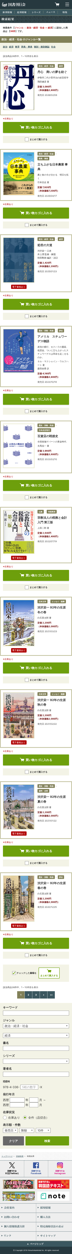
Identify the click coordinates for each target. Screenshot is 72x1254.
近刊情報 (21, 12)
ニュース (50, 12)
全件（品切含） (38, 1117)
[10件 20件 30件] (43, 1130)
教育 (17, 46)
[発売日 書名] (10, 1130)
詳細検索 (19, 1156)
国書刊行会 (13, 4)
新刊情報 (7, 12)
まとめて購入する (38, 139)
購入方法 (54, 1217)
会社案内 (18, 1208)
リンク (18, 1236)
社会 (53, 46)
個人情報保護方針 (18, 1226)
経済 (11, 46)
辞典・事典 (26, 46)
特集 (65, 12)
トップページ (7, 1156)
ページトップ (36, 1243)
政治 (5, 46)
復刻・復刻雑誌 (41, 46)
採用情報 (54, 1208)
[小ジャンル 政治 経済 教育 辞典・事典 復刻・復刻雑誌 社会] (36, 1035)
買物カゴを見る (57, 4)
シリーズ (36, 12)
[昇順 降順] (26, 1130)
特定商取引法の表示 (54, 1226)
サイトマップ (54, 1236)
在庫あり (14, 1117)
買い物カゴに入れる (39, 127)
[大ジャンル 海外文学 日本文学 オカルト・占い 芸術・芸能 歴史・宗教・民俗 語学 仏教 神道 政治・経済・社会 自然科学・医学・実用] (36, 1026)
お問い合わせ (18, 1217)
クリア (13, 1141)
